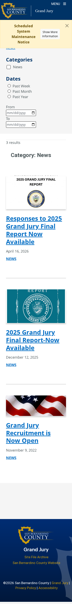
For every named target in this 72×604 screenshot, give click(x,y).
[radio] (9, 85)
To (8, 118)
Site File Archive (36, 557)
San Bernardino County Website (36, 563)
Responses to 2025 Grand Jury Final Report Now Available (34, 230)
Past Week (21, 86)
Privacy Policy (25, 588)
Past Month (22, 91)
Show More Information (50, 34)
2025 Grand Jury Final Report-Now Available (32, 340)
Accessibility (48, 588)
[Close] (67, 25)
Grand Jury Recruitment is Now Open (28, 433)
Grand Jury (60, 583)
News (17, 66)
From (10, 106)
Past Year (20, 96)
